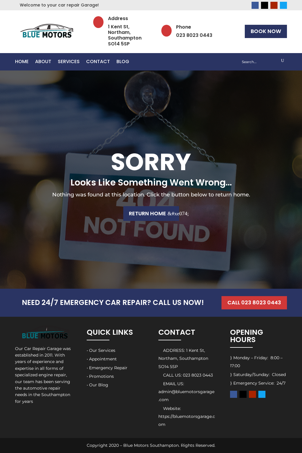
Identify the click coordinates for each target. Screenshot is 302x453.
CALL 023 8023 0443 (254, 302)
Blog (122, 62)
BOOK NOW (266, 31)
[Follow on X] (264, 5)
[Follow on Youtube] (274, 5)
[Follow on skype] (283, 5)
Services (69, 62)
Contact (98, 62)
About (43, 62)
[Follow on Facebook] (255, 5)
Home (22, 62)
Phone (183, 27)
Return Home (147, 213)
